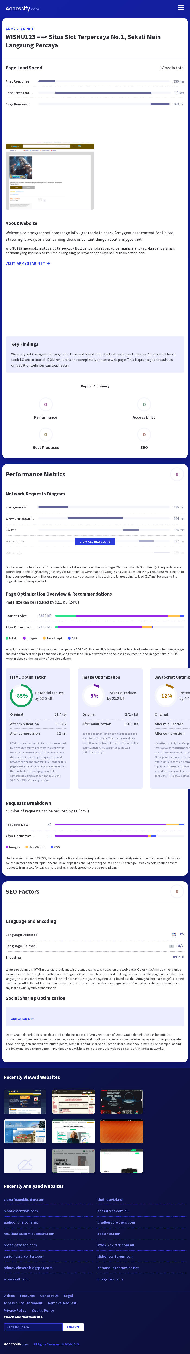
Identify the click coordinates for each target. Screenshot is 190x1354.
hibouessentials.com (21, 1210)
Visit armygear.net (25, 263)
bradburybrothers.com (116, 1222)
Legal (68, 1295)
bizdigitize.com (110, 1279)
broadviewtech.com (20, 1245)
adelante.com (108, 1233)
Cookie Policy (43, 1310)
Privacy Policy (15, 1310)
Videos (9, 1295)
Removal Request (62, 1303)
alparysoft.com (16, 1279)
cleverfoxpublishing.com (24, 1199)
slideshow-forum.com (115, 1256)
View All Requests (95, 541)
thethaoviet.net (110, 1199)
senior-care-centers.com (24, 1256)
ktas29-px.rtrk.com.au (115, 1245)
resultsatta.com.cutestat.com (29, 1233)
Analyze (73, 1327)
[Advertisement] (95, 127)
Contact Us (49, 1295)
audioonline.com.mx (21, 1222)
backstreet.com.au (113, 1210)
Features (27, 1295)
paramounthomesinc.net (118, 1267)
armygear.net (20, 29)
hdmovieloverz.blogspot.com (28, 1267)
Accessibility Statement (23, 1303)
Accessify (22, 8)
